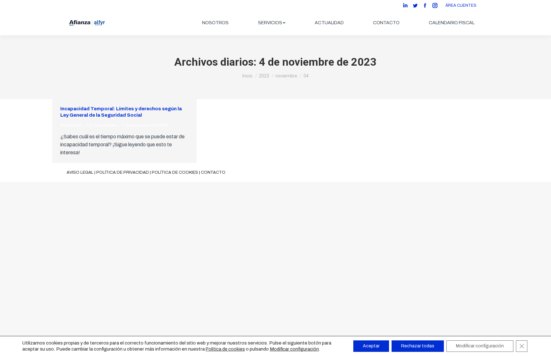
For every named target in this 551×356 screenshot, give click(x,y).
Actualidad (70, 125)
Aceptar (371, 346)
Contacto (213, 172)
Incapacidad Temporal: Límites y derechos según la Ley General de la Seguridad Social (121, 112)
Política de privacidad (122, 172)
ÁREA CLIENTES (460, 5)
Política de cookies (175, 172)
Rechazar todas (417, 346)
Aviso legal (80, 172)
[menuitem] (215, 23)
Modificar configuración (294, 349)
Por (101, 125)
